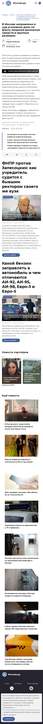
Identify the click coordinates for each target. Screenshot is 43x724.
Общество (8, 197)
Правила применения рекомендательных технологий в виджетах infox (21, 722)
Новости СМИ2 (8, 385)
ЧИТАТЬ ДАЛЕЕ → (11, 255)
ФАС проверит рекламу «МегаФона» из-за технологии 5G (21, 493)
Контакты (18, 683)
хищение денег (24, 125)
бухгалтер (7, 122)
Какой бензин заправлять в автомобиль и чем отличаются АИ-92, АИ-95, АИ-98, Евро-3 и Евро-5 (21, 277)
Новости (8, 297)
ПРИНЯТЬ (9, 719)
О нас (7, 683)
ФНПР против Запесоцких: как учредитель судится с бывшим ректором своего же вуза (20, 177)
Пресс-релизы (32, 683)
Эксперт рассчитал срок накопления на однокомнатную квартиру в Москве (21, 560)
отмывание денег (27, 122)
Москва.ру (19, 3)
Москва (16, 122)
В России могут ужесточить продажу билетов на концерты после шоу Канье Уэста (19, 426)
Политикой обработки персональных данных (20, 710)
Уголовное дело (9, 125)
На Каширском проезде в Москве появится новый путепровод (20, 595)
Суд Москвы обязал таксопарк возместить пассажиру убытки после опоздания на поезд (19, 661)
